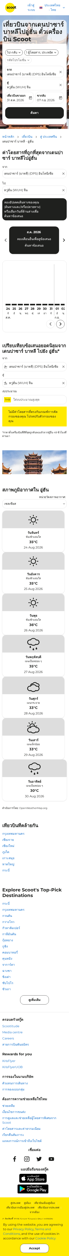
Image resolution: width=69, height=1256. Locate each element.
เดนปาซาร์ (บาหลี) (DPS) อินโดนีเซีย (31, 74)
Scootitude (10, 1026)
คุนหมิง (7, 958)
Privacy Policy (23, 1229)
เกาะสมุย (8, 858)
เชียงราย (8, 840)
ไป (4, 183)
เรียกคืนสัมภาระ (13, 1135)
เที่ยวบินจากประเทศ (48, 1207)
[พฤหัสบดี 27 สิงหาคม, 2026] (26, 304)
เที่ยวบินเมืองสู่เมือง (44, 1202)
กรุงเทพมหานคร (13, 833)
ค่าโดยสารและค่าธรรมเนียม (21, 1129)
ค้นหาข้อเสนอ (34, 245)
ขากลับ (41, 95)
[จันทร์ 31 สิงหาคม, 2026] (50, 304)
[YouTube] (51, 1159)
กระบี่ (6, 870)
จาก (9, 69)
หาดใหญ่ (8, 864)
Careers (8, 1038)
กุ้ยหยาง (7, 940)
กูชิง (5, 946)
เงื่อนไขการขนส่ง (13, 1112)
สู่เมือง (27, 1202)
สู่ (8, 82)
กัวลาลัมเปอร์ (11, 928)
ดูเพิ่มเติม (35, 1000)
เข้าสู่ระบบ (31, 7)
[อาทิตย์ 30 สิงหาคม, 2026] (44, 304)
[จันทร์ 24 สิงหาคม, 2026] (8, 304)
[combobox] (32, 173)
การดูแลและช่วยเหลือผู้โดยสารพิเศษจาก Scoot (29, 1120)
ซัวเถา (6, 989)
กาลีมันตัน (9, 934)
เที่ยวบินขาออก (16, 95)
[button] (41, 52)
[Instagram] (26, 1159)
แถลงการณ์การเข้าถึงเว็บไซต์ (22, 1141)
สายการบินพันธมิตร (15, 1044)
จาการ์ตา (8, 964)
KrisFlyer (8, 1061)
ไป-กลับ (12, 52)
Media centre (12, 1032)
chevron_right (64, 240)
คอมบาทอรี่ (10, 952)
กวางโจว (8, 922)
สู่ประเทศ (15, 1202)
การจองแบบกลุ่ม (13, 1089)
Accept (34, 1248)
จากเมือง (34, 1212)
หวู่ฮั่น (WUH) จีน (18, 87)
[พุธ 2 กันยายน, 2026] (63, 304)
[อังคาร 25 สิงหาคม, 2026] (14, 304)
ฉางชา (7, 971)
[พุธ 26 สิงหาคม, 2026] (20, 304)
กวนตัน (7, 916)
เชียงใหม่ (8, 846)
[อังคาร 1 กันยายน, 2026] (57, 304)
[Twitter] (39, 1159)
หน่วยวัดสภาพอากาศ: (52, 497)
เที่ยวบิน (27, 136)
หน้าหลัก (8, 136)
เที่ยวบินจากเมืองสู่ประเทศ (20, 1207)
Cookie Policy (45, 1238)
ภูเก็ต (5, 852)
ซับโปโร (7, 983)
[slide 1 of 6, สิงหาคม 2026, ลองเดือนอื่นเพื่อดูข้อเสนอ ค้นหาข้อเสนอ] (34, 240)
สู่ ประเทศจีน (48, 136)
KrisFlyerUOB (12, 1067)
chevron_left (5, 240)
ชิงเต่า (6, 977)
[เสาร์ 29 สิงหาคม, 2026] (38, 304)
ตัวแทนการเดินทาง (15, 1083)
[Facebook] (14, 1159)
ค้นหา (34, 113)
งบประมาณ (9, 391)
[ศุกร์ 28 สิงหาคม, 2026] (32, 304)
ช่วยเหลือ (8, 1106)
